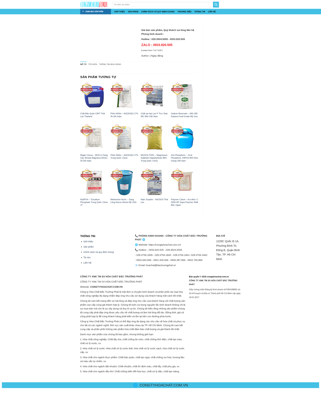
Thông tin (199, 12)
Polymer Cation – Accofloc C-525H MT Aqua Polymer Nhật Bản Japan (185, 202)
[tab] (83, 64)
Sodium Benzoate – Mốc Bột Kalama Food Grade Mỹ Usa (184, 114)
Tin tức (87, 257)
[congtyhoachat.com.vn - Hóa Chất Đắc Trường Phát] (94, 4)
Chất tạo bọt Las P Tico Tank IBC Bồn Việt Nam (154, 114)
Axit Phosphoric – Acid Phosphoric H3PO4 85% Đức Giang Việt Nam (184, 158)
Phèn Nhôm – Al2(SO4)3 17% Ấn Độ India (124, 114)
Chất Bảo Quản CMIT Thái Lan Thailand (92, 114)
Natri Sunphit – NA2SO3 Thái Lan (154, 200)
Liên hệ (87, 262)
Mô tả (83, 64)
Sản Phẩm (133, 12)
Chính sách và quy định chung (158, 12)
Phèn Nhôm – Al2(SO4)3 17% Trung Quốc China (124, 156)
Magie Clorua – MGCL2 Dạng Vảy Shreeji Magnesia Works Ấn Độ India (94, 158)
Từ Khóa (92, 64)
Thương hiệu (184, 12)
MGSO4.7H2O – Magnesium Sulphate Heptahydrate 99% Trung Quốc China (154, 158)
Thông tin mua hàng (110, 64)
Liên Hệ (212, 12)
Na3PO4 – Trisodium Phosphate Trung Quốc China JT (94, 202)
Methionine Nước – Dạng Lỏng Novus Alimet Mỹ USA (123, 200)
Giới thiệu (119, 12)
